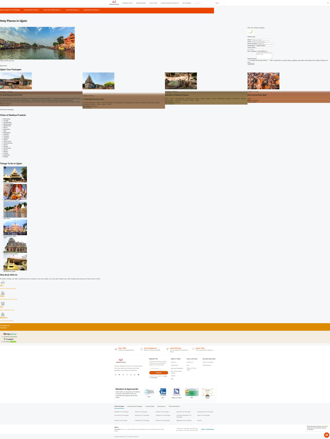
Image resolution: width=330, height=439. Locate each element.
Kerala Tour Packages (141, 411)
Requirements (252, 59)
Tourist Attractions (72, 10)
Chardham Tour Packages (163, 415)
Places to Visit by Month (191, 369)
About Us (173, 362)
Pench (5, 127)
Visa (188, 365)
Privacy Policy (262, 60)
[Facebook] (127, 374)
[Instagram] (123, 374)
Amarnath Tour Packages (142, 415)
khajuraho (6, 155)
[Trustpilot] (115, 374)
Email (250, 42)
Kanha (5, 139)
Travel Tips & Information (51, 10)
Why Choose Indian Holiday (176, 372)
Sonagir (5, 120)
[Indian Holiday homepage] (121, 361)
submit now (251, 64)
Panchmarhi (7, 148)
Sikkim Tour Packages (203, 415)
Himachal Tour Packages (183, 411)
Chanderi (6, 136)
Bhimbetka (6, 119)
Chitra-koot (7, 141)
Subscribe (158, 372)
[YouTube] (138, 374)
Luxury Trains (153, 3)
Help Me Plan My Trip (7, 61)
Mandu (5, 151)
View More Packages (7, 109)
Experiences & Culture (91, 10)
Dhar (5, 131)
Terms (165, 376)
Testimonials (174, 365)
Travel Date (252, 47)
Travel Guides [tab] (149, 406)
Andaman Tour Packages (163, 420)
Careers (173, 375)
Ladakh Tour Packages (120, 420)
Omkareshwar (7, 143)
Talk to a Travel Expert (207, 429)
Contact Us (190, 362)
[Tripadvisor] (119, 374)
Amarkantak (7, 122)
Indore (5, 145)
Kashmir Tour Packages (162, 411)
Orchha (5, 153)
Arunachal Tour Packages (121, 415)
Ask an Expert (4, 105)
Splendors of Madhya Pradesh (177, 95)
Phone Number (253, 43)
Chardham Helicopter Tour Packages (184, 416)
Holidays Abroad (141, 3)
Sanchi (5, 150)
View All (199, 420)
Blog (172, 378)
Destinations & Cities (31, 10)
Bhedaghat (6, 133)
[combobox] (201, 3)
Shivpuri (6, 134)
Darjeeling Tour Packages (142, 420)
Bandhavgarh (7, 124)
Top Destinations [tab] (174, 406)
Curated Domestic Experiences (170, 3)
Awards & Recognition (177, 368)
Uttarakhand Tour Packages (205, 411)
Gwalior (5, 146)
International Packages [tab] (134, 406)
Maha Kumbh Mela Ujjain (257, 95)
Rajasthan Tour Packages (121, 411)
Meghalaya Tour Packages (184, 420)
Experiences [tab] (161, 406)
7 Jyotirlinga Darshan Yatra (93, 99)
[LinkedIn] (134, 374)
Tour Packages (186, 3)
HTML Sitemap (207, 365)
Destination (252, 45)
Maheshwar (7, 126)
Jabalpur (6, 138)
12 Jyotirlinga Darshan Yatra (11, 95)
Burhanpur (6, 129)
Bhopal (5, 157)
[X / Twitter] (130, 374)
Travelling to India (127, 3)
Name (250, 40)
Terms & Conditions (208, 362)
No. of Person (253, 51)
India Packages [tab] (119, 406)
